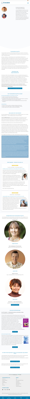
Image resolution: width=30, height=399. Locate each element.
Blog (2, 383)
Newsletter (3, 381)
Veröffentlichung (4, 382)
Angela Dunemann (15, 243)
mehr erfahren (15, 331)
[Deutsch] (28, 0)
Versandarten (17, 381)
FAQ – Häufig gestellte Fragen (19, 380)
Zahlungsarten (18, 382)
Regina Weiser (15, 299)
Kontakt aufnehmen (4, 380)
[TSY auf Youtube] (9, 389)
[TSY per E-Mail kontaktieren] (2, 389)
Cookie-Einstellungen (18, 386)
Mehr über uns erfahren (15, 304)
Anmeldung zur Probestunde (15, 361)
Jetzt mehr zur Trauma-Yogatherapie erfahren (15, 88)
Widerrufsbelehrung (18, 383)
